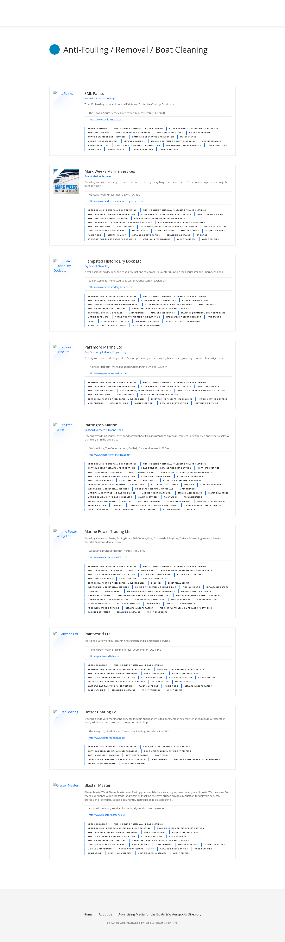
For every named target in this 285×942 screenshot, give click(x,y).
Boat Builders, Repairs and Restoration (166, 214)
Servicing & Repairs (178, 235)
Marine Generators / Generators (108, 599)
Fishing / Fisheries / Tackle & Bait (155, 587)
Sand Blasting (96, 690)
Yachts (191, 509)
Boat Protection (200, 132)
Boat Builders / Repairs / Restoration (111, 214)
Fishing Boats (191, 587)
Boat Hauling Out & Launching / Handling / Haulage (120, 222)
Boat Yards (150, 480)
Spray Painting (97, 505)
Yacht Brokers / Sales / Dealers (203, 505)
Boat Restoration (99, 226)
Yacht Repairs (210, 239)
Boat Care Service (98, 132)
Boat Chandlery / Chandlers (133, 132)
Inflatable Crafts (217, 587)
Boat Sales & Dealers (190, 476)
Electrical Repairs (215, 226)
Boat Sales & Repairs (100, 480)
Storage (202, 235)
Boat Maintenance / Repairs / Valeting (181, 222)
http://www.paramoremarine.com (108, 373)
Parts (91, 321)
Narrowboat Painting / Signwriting (137, 145)
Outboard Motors (128, 603)
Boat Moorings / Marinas (103, 755)
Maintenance (188, 137)
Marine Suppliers (98, 145)
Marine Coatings (134, 141)
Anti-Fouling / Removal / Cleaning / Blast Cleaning (174, 210)
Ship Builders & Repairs (211, 501)
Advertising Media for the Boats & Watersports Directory (159, 914)
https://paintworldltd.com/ (104, 656)
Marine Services (211, 141)
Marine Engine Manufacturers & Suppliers (144, 595)
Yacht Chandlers (142, 149)
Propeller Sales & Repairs (103, 608)
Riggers (127, 501)
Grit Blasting (160, 681)
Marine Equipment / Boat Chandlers (173, 141)
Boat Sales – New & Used (156, 476)
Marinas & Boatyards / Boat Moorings (111, 493)
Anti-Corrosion (98, 128)
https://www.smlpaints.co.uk (105, 119)
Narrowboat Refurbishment (183, 145)
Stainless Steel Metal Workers (107, 325)
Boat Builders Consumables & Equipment (194, 128)
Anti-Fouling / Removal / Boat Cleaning (138, 128)
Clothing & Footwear (164, 484)
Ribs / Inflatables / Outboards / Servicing (186, 608)
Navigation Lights (99, 603)
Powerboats (188, 603)
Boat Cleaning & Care (170, 132)
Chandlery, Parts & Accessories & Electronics (169, 226)
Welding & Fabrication (157, 239)
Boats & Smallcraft (155, 578)
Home (88, 914)
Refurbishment (117, 149)
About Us (105, 914)
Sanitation (95, 853)
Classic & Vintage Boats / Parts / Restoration (116, 681)
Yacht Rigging (171, 509)
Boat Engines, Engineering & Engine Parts (159, 218)
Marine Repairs (190, 230)
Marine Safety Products (150, 599)
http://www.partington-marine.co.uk (109, 454)
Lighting (93, 591)
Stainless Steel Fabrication (183, 321)
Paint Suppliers (217, 145)
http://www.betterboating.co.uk (107, 737)
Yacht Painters (169, 149)
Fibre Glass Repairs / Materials (107, 230)
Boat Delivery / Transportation (108, 218)
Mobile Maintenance (100, 849)
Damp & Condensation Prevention (153, 137)
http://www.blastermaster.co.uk (107, 815)
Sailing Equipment (149, 501)
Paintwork (94, 149)
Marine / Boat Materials (103, 141)
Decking (189, 484)
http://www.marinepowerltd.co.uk (108, 557)
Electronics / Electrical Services (171, 399)
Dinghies (156, 583)
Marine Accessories (163, 313)
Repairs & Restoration (146, 235)
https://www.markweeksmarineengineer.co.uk (116, 201)
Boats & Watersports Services (107, 137)
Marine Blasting (165, 230)
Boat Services (125, 226)
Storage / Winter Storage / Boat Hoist (112, 239)
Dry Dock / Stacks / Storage (105, 313)
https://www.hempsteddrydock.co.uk (110, 287)
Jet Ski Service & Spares (213, 399)
